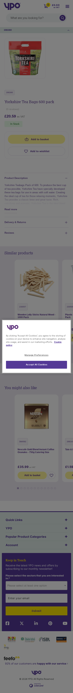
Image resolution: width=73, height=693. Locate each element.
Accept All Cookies (36, 364)
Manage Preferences (36, 355)
